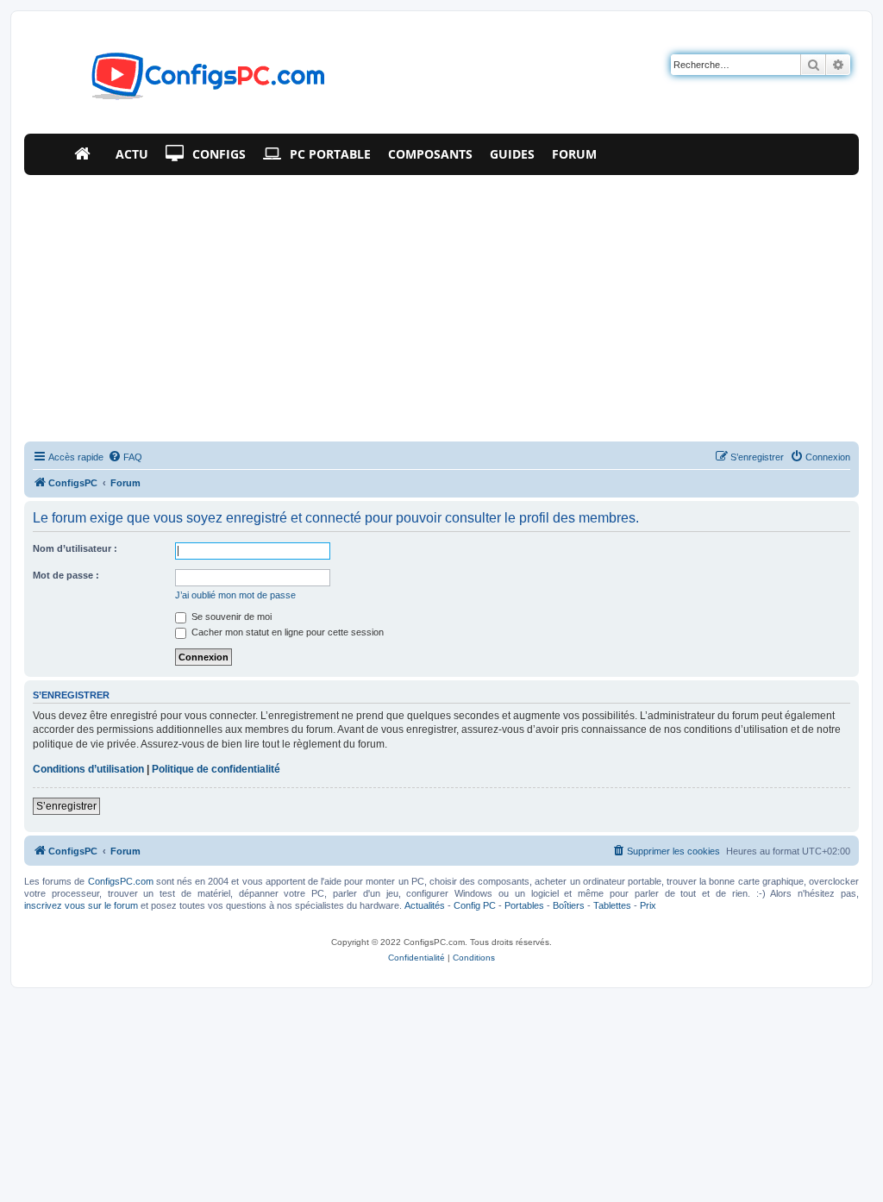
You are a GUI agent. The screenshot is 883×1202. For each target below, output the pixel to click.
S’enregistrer (66, 806)
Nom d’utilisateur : (75, 548)
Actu (132, 154)
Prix (648, 905)
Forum (574, 154)
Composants (430, 154)
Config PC (475, 905)
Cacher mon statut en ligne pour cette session (286, 632)
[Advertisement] (441, 304)
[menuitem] (125, 457)
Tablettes (612, 905)
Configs (219, 154)
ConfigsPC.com (120, 881)
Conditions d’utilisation (88, 769)
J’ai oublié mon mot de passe (235, 595)
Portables (524, 905)
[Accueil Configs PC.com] (86, 154)
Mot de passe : (66, 575)
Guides (512, 154)
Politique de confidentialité (216, 769)
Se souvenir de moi (230, 616)
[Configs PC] (182, 81)
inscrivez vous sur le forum (81, 905)
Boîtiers (569, 905)
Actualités (424, 905)
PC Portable (330, 154)
